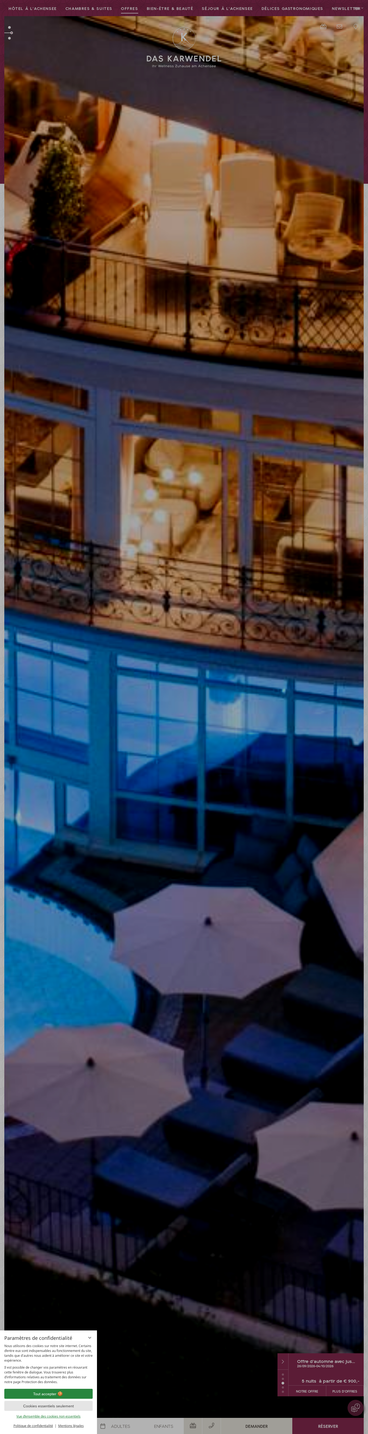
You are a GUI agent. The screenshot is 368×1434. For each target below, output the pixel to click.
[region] (48, 1364)
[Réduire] (89, 1337)
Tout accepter (44, 1394)
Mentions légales (71, 1426)
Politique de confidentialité (33, 1426)
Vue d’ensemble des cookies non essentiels (48, 1416)
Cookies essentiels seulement (48, 1406)
